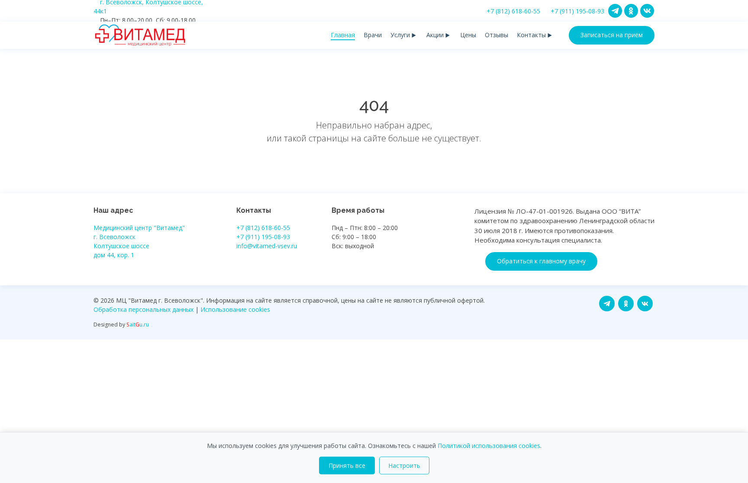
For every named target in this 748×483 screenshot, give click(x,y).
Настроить (404, 465)
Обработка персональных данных (143, 309)
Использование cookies (235, 309)
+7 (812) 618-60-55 (513, 11)
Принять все (347, 465)
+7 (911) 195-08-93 (577, 11)
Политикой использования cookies (489, 445)
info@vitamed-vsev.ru (266, 246)
